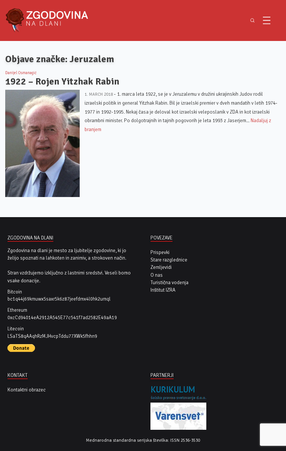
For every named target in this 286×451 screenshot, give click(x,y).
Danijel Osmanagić (20, 72)
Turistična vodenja (169, 282)
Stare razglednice (168, 260)
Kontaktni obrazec (26, 390)
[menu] (266, 20)
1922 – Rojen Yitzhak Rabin (62, 81)
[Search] (252, 21)
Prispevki (159, 252)
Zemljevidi (161, 267)
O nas (156, 275)
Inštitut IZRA (162, 290)
